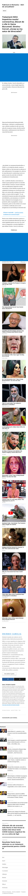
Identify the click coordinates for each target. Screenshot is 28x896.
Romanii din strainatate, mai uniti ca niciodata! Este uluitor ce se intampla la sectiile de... (17, 768)
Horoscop (4, 887)
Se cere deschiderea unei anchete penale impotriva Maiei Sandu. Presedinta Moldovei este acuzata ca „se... (17, 804)
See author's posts (9, 673)
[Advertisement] (14, 67)
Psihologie (5, 867)
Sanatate (4, 881)
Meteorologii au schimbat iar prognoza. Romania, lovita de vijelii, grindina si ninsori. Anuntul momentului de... (17, 777)
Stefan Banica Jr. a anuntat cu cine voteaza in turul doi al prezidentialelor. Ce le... (17, 733)
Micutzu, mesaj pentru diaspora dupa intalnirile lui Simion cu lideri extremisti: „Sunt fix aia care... (16, 751)
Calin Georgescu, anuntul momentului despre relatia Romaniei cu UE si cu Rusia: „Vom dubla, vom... (17, 742)
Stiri (20, 710)
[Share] (8, 679)
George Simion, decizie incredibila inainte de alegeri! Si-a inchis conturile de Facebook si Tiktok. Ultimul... (17, 795)
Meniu (4, 10)
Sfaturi (4, 884)
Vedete (4, 864)
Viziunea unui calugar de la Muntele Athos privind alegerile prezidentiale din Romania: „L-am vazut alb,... (17, 813)
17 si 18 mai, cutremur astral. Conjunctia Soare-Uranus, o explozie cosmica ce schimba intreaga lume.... (17, 759)
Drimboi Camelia (11, 634)
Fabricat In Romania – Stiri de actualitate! (13, 6)
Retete (4, 877)
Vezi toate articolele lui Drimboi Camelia (10, 705)
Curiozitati (5, 870)
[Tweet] (20, 679)
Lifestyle (4, 874)
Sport (3, 860)
